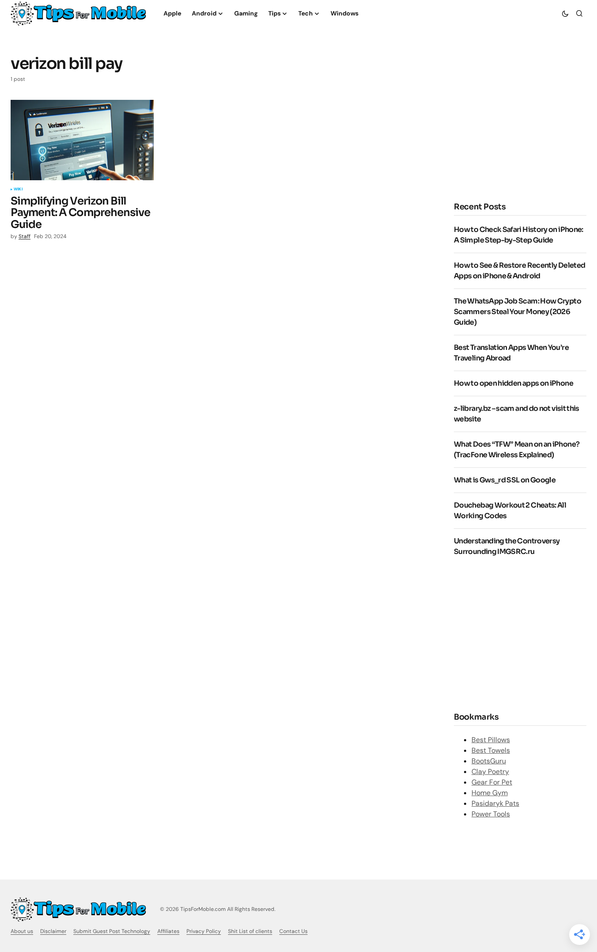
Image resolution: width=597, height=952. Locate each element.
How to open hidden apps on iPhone (513, 383)
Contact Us (293, 931)
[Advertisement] (520, 633)
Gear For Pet (492, 782)
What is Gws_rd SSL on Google (504, 480)
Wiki (18, 189)
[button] (565, 13)
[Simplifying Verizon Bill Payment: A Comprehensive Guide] (82, 140)
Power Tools (491, 814)
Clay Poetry (490, 771)
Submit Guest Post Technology (111, 931)
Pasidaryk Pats (495, 803)
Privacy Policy (203, 931)
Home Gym (490, 792)
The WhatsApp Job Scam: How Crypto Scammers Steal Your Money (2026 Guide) (517, 311)
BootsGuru (489, 761)
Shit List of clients (250, 931)
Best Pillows (491, 739)
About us (22, 931)
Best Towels (491, 750)
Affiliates (168, 931)
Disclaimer (53, 931)
